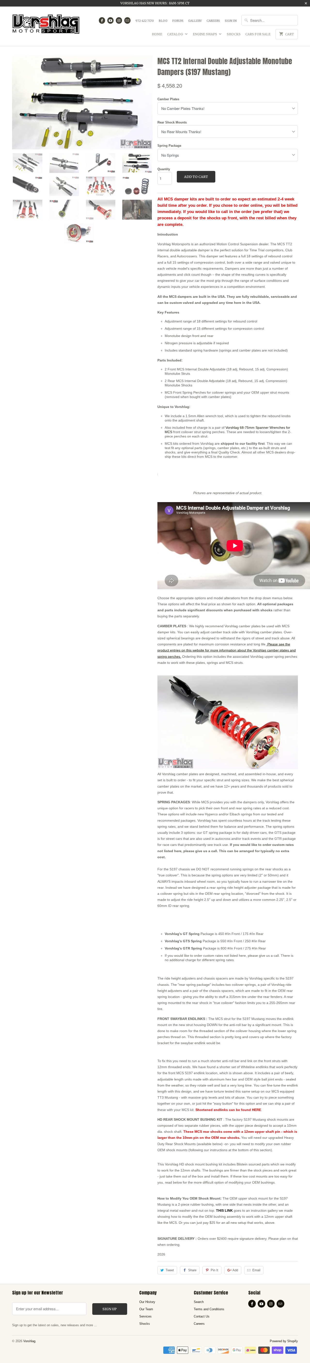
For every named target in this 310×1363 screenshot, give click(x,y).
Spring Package (169, 145)
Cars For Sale (258, 34)
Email (256, 1270)
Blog (163, 21)
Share (192, 1270)
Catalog (175, 34)
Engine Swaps (205, 34)
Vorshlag (29, 1341)
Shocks (233, 34)
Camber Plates (168, 99)
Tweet (170, 1270)
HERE (256, 1110)
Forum (177, 21)
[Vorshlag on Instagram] (119, 20)
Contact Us (201, 1316)
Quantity (163, 169)
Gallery (195, 21)
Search (199, 1302)
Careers (213, 21)
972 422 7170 (144, 21)
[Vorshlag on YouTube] (110, 20)
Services (145, 1316)
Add (235, 1270)
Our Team (146, 1309)
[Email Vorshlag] (127, 20)
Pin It (214, 1270)
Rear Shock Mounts (172, 122)
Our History (147, 1302)
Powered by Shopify (284, 1341)
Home (157, 34)
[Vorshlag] (46, 26)
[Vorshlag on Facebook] (102, 20)
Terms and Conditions (209, 1309)
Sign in (231, 21)
